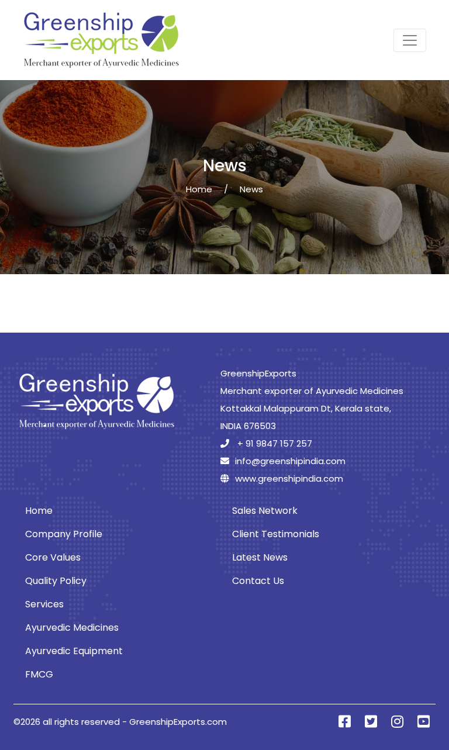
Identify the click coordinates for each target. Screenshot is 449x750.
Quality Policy (56, 580)
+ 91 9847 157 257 (273, 443)
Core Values (53, 557)
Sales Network (265, 510)
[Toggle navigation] (409, 40)
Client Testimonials (275, 534)
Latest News (260, 557)
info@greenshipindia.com (290, 461)
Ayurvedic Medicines (72, 627)
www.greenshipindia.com (289, 478)
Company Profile (63, 534)
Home (199, 189)
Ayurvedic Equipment (74, 651)
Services (44, 604)
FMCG (39, 674)
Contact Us (258, 580)
